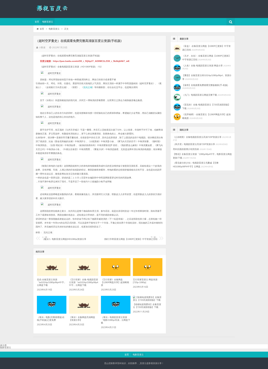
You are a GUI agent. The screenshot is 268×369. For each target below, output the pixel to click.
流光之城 (87, 87)
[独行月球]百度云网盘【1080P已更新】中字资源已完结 (130, 238)
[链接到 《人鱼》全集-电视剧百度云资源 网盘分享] (177, 67)
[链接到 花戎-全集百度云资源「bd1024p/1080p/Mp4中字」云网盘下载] (51, 275)
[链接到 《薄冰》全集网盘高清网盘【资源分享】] (83, 313)
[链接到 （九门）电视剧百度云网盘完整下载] (177, 97)
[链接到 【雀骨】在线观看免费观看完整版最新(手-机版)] (177, 87)
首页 (37, 21)
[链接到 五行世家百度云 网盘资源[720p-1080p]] (147, 275)
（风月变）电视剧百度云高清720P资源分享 (194, 144)
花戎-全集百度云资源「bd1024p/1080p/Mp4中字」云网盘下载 (51, 282)
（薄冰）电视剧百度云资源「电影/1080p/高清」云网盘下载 (115, 320)
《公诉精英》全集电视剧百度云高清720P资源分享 (197, 137)
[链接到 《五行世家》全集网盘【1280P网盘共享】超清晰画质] (115, 275)
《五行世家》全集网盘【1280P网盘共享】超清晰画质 (115, 282)
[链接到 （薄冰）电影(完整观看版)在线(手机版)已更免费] (51, 313)
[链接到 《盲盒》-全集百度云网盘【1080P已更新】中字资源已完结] (177, 48)
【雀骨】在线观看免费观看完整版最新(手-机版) (205, 85)
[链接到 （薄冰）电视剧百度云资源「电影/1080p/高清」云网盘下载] (115, 313)
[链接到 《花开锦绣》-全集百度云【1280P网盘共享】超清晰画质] (177, 116)
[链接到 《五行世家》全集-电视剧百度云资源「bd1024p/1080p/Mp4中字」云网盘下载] (83, 275)
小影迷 (42, 47)
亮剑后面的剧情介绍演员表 (186, 149)
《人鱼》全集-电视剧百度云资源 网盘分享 (202, 65)
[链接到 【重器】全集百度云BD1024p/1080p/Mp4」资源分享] (177, 77)
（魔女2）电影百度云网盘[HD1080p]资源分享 (64, 238)
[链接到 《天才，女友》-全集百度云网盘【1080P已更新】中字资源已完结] (177, 58)
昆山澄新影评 (53, 8)
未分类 (3, 345)
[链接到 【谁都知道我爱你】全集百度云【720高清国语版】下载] (147, 300)
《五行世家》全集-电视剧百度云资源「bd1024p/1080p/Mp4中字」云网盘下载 (83, 282)
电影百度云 (47, 21)
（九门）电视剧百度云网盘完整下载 (199, 95)
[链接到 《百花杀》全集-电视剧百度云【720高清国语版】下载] (177, 107)
